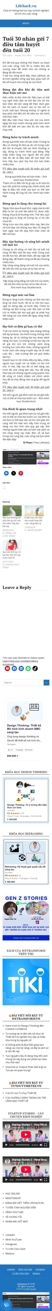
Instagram (11, 1244)
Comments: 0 (39, 55)
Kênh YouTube (13, 1239)
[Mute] (41, 1144)
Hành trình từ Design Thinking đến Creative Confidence (24, 1027)
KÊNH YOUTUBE (14, 1212)
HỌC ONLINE (12, 1193)
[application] (26, 1134)
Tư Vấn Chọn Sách (15, 1248)
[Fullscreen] (45, 1144)
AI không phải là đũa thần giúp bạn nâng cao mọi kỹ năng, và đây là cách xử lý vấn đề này (27, 1048)
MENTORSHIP (13, 1198)
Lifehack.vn (26, 5)
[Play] (6, 1144)
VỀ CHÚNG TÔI (13, 1217)
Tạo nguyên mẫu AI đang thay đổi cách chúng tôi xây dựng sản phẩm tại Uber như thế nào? (26, 1059)
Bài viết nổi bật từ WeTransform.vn (27, 1017)
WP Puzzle (31, 1289)
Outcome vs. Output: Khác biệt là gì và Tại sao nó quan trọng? (25, 1068)
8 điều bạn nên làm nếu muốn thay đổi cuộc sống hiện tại (33, 520)
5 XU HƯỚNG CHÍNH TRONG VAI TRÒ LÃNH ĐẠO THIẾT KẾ (25, 1099)
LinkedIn (10, 1235)
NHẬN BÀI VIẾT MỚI (16, 1221)
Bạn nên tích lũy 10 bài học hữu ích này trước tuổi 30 (12, 555)
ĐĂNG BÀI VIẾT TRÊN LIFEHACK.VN (24, 1203)
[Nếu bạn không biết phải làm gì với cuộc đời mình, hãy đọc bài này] (12, 510)
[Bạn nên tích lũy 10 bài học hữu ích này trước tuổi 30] (12, 545)
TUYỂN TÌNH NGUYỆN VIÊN (20, 1207)
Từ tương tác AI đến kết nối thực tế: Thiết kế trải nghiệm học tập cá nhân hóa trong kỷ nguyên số (25, 1037)
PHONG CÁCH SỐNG (23, 55)
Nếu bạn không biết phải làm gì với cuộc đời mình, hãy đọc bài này (12, 522)
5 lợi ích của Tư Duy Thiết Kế (20, 1093)
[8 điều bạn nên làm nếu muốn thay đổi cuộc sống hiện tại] (34, 510)
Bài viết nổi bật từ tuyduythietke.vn (27, 1084)
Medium (9, 1253)
